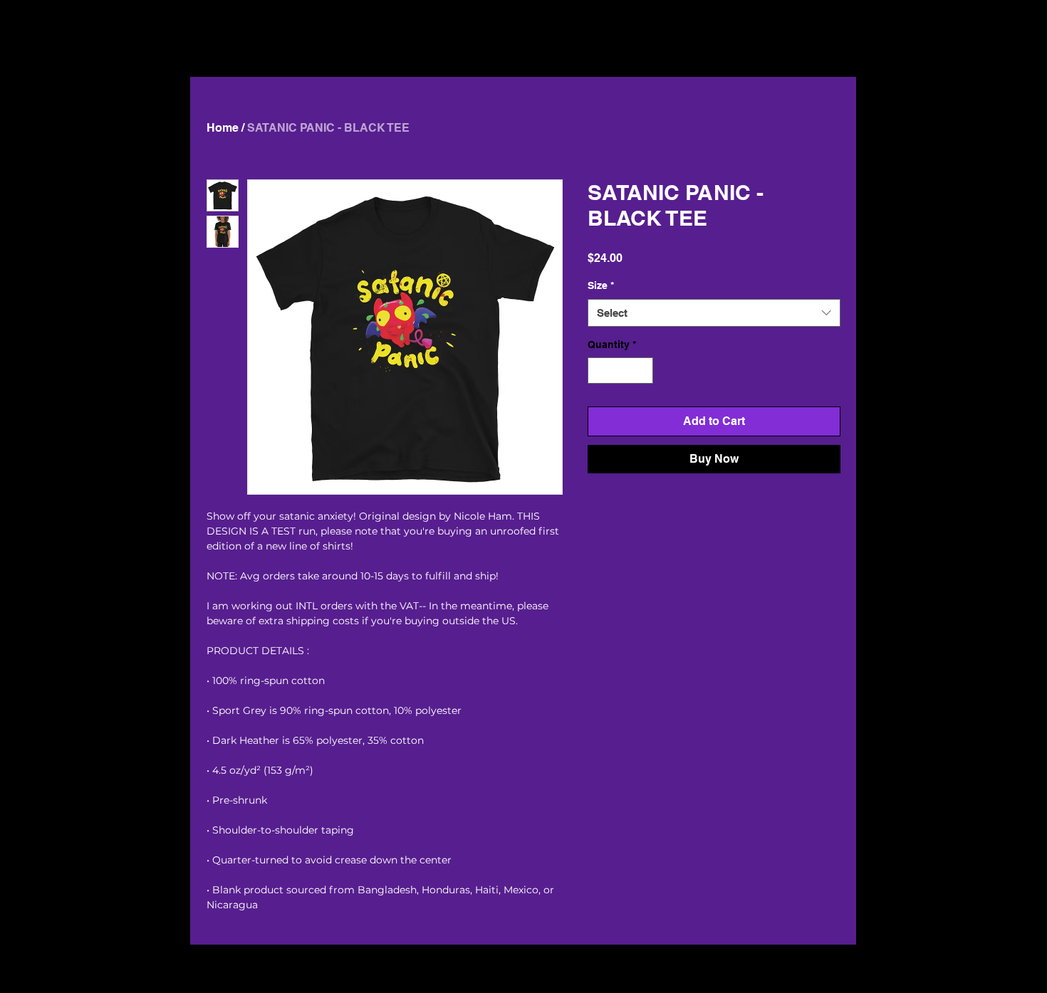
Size (601, 285)
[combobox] (714, 313)
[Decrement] (599, 370)
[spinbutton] (620, 370)
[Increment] (642, 370)
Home (223, 128)
